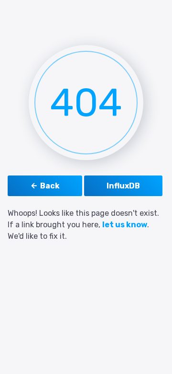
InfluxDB (123, 185)
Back (50, 185)
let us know (124, 224)
